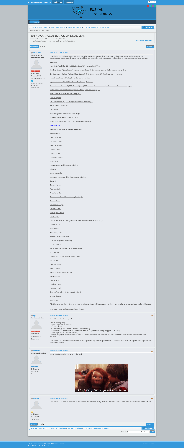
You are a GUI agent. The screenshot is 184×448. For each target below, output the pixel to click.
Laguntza (145, 443)
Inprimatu (150, 46)
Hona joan (124, 432)
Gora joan (33, 424)
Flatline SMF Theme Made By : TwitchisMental (40, 446)
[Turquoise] (155, 6)
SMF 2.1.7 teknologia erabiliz (35, 443)
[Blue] (150, 6)
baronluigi (37, 351)
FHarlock (37, 398)
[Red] (148, 6)
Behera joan (34, 46)
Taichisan (37, 53)
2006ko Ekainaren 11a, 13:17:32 (59, 398)
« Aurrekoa (140, 41)
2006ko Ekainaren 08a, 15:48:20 (59, 315)
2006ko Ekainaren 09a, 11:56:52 (59, 350)
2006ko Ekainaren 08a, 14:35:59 (59, 53)
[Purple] (153, 6)
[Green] (151, 6)
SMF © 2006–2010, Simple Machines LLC (54, 443)
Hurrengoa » (149, 41)
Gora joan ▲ (152, 443)
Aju (34, 315)
